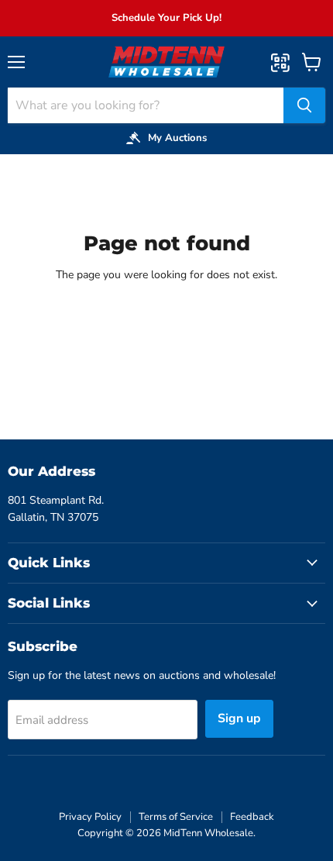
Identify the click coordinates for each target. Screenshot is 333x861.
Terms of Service (176, 817)
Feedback (252, 817)
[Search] (304, 105)
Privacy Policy (90, 817)
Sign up (239, 718)
